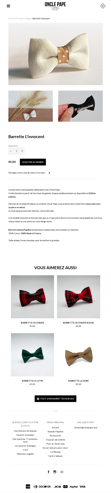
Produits (20, 18)
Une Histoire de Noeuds (25, 431)
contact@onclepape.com (85, 427)
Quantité (13, 146)
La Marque (55, 452)
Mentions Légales (25, 454)
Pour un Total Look (55, 443)
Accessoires (55, 435)
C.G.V (25, 450)
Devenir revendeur (25, 435)
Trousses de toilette (55, 439)
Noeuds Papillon (55, 431)
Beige (28, 18)
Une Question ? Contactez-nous (25, 440)
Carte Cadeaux (55, 456)
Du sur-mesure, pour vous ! (55, 448)
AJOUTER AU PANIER (33, 162)
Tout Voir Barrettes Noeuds (56, 398)
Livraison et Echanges (25, 446)
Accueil (11, 18)
